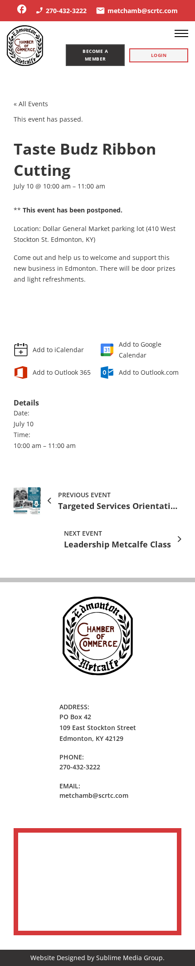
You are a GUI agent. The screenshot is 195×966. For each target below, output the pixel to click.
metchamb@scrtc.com (93, 795)
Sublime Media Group (129, 957)
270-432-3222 (79, 767)
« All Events (31, 103)
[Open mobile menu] (181, 33)
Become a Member (95, 55)
